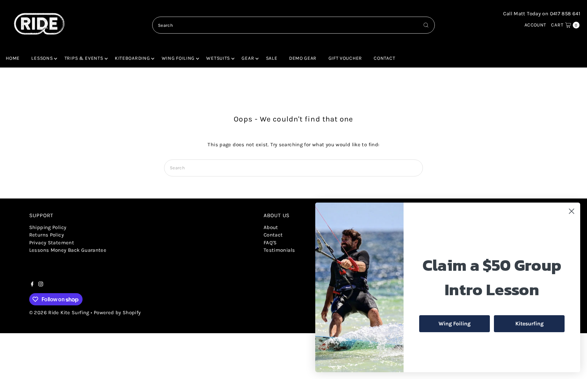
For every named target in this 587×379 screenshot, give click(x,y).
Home (13, 58)
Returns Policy (46, 235)
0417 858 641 (565, 14)
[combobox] (293, 25)
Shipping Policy (48, 227)
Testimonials (279, 250)
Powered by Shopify (117, 312)
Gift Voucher (345, 58)
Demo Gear (303, 58)
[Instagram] (40, 285)
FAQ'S (270, 243)
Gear (248, 58)
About (271, 227)
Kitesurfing (529, 323)
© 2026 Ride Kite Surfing (59, 312)
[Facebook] (32, 285)
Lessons (42, 58)
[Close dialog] (571, 211)
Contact (384, 58)
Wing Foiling (178, 58)
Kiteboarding (132, 58)
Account (535, 25)
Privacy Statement (51, 243)
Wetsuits (218, 58)
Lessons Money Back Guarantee (68, 250)
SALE (272, 58)
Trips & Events (84, 58)
